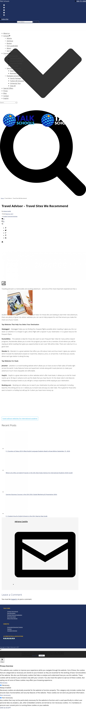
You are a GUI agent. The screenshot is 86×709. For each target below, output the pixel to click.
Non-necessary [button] (5, 695)
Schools (6, 36)
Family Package (15, 78)
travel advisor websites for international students (20, 419)
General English (15, 58)
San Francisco (11, 51)
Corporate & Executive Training (15, 627)
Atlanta (9, 38)
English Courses (12, 56)
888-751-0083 (81, 1)
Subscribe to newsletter (8, 22)
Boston (9, 43)
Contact (6, 96)
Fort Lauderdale (12, 46)
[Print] (2, 242)
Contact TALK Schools (12, 611)
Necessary (5, 685)
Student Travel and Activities (10, 216)
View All (13, 86)
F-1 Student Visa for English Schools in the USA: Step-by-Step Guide (26, 516)
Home (2, 198)
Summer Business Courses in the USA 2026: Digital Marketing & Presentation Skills (31, 494)
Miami (9, 48)
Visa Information (11, 613)
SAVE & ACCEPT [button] (5, 708)
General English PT (16, 61)
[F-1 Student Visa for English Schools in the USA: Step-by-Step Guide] (16, 514)
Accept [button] (41, 655)
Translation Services (12, 631)
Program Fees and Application (14, 615)
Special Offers (8, 88)
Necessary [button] (3, 683)
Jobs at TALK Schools (12, 618)
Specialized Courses (14, 68)
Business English (16, 73)
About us (6, 33)
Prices (5, 91)
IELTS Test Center (11, 617)
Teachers (9, 629)
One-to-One (14, 66)
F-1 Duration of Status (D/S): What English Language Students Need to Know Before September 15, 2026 (38, 451)
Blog (5, 93)
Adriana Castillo (7, 211)
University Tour (15, 83)
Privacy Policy (35, 655)
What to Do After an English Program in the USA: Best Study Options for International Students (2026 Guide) (39, 473)
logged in (14, 599)
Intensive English (16, 63)
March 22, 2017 (9, 214)
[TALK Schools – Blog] (38, 128)
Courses (6, 53)
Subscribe (4, 19)
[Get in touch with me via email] (45, 584)
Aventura (10, 41)
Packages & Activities (14, 76)
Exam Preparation (16, 71)
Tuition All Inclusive (17, 81)
